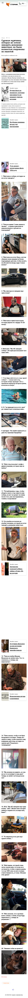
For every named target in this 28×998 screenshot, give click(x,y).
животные (6, 983)
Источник (4, 977)
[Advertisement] (14, 24)
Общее (3, 38)
